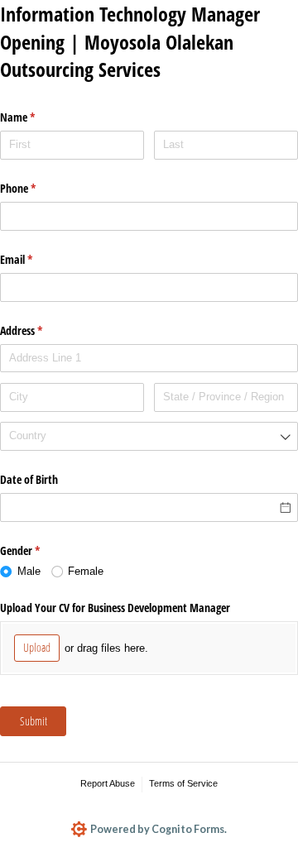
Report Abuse (107, 783)
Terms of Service (183, 783)
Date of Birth (29, 479)
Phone (37, 188)
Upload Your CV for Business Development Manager (115, 607)
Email (35, 259)
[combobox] (149, 436)
